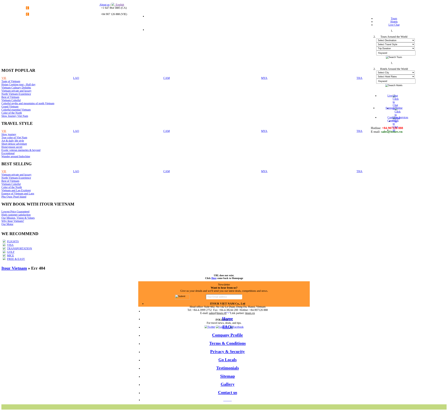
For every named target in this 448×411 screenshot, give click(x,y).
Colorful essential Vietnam (16, 109)
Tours (394, 18)
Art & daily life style (12, 140)
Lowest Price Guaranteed (15, 211)
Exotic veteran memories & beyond (20, 150)
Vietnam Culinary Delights (16, 87)
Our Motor (7, 224)
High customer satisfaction (16, 214)
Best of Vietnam (10, 97)
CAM (166, 77)
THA (359, 77)
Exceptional (8, 153)
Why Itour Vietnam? (12, 221)
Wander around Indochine (15, 156)
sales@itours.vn (217, 313)
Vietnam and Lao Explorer (16, 190)
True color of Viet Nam (14, 137)
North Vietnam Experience (16, 93)
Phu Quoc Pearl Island (13, 196)
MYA (264, 77)
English (119, 4)
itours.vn (250, 313)
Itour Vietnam (14, 268)
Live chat (392, 95)
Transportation (19, 248)
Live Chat (394, 24)
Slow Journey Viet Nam (14, 115)
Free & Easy (16, 258)
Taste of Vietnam (10, 81)
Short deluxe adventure (14, 143)
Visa (10, 244)
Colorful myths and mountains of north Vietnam (27, 103)
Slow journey (8, 134)
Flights (13, 241)
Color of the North (11, 112)
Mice (10, 255)
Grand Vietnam (9, 106)
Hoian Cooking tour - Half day (18, 84)
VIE (4, 77)
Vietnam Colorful (11, 100)
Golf (11, 251)
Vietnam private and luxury (16, 90)
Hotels (394, 21)
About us (104, 4)
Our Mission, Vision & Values (18, 217)
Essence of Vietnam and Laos (17, 193)
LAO (76, 77)
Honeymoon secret (11, 146)
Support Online (394, 107)
